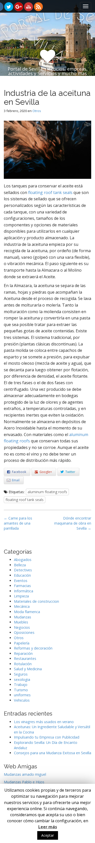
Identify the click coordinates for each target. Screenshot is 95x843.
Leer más (47, 827)
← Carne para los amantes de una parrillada (18, 523)
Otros (36, 111)
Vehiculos (22, 700)
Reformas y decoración (33, 648)
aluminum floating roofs (47, 491)
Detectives (23, 570)
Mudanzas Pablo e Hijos (24, 782)
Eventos (20, 580)
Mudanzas (22, 617)
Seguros (21, 674)
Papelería (21, 643)
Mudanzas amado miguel (25, 774)
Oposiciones (24, 632)
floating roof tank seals (50, 192)
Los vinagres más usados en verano (44, 721)
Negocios (22, 627)
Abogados (22, 559)
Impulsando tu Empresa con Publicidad (46, 737)
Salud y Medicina (28, 668)
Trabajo (20, 684)
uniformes (22, 695)
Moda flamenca (27, 611)
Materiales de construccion (36, 601)
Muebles (21, 622)
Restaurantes (25, 658)
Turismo (21, 689)
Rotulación (23, 663)
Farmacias (22, 585)
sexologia (22, 679)
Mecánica (22, 606)
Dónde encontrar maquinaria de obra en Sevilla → (72, 523)
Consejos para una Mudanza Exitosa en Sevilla (52, 752)
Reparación (23, 653)
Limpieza (21, 596)
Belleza (20, 565)
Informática (23, 591)
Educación (22, 575)
